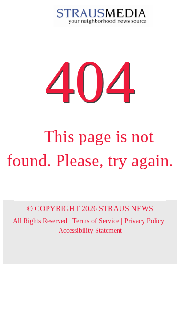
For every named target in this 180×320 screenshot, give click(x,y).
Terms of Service (95, 221)
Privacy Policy (144, 221)
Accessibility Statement (90, 230)
